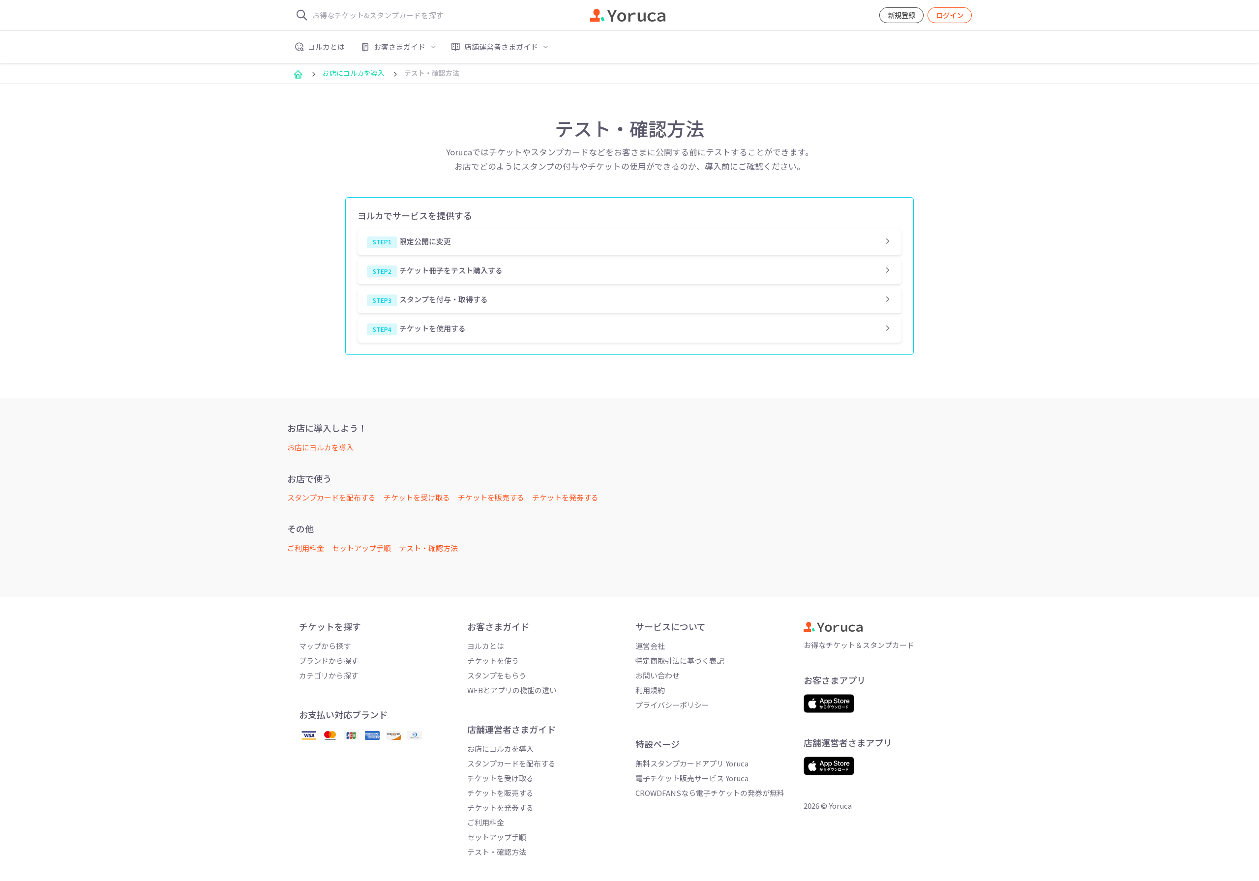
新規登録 (901, 15)
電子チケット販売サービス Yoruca (692, 778)
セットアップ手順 (361, 548)
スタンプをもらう (496, 675)
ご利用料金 (305, 548)
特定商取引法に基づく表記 (679, 660)
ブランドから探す (328, 660)
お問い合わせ (657, 675)
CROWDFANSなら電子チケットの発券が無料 (709, 793)
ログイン (949, 15)
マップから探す (325, 646)
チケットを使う (493, 660)
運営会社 (650, 646)
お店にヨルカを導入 (354, 73)
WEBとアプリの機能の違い (512, 690)
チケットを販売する (491, 497)
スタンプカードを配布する (331, 497)
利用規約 (650, 690)
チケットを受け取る (417, 497)
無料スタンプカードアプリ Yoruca (692, 763)
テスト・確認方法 (428, 548)
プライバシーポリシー (672, 705)
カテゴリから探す (328, 675)
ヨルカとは (485, 646)
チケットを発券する (565, 497)
